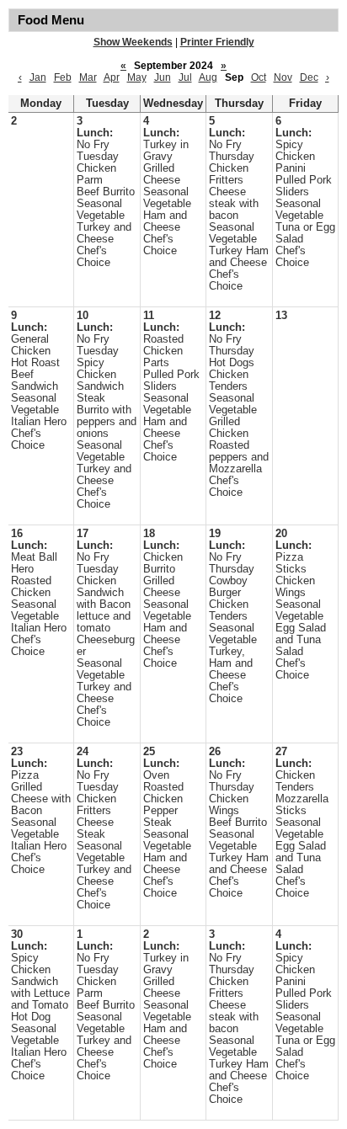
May (137, 77)
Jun (162, 77)
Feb (63, 77)
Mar (88, 77)
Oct (258, 77)
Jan (37, 77)
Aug (208, 77)
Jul (185, 77)
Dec (309, 77)
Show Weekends (133, 42)
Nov (283, 77)
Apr (112, 77)
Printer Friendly (217, 42)
